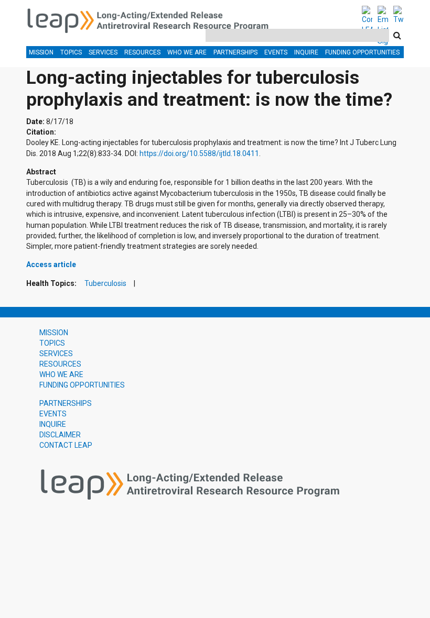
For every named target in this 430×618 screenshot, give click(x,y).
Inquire (306, 52)
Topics (71, 52)
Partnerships (235, 52)
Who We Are (187, 52)
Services (103, 52)
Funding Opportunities (362, 52)
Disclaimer (60, 435)
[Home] (153, 19)
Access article (51, 264)
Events (275, 52)
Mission (41, 52)
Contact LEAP (65, 445)
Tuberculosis (105, 284)
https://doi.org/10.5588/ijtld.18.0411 (199, 153)
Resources (142, 52)
